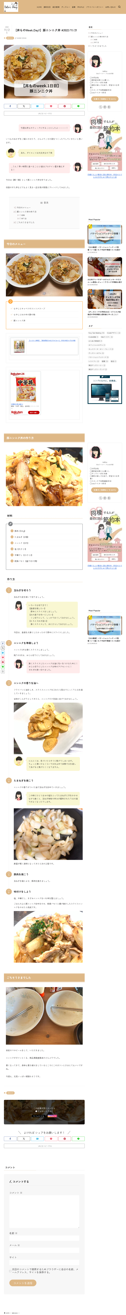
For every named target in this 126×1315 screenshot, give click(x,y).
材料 (23, 215)
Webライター (107, 337)
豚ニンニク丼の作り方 (27, 211)
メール (14, 1245)
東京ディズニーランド (98, 369)
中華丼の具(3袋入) (17, 404)
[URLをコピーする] (3, 671)
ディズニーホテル (96, 353)
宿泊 (113, 361)
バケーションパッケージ (99, 357)
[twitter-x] (100, 107)
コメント (15, 1192)
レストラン (94, 361)
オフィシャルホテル (97, 345)
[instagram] (104, 107)
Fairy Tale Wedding (96, 333)
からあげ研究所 (95, 341)
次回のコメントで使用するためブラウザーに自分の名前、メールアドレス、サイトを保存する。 (45, 1271)
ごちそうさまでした (26, 222)
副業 (105, 361)
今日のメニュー (24, 207)
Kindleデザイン (113, 333)
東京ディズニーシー (97, 365)
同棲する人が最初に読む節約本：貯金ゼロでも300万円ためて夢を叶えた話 (105, 175)
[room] (109, 107)
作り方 (23, 218)
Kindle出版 (93, 337)
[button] (10, 106)
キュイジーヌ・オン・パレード (101, 349)
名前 (13, 1233)
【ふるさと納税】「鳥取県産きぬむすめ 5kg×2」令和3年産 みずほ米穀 (51, 340)
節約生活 (10, 38)
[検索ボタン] (119, 7)
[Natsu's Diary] (11, 7)
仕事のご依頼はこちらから (105, 99)
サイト (13, 1257)
